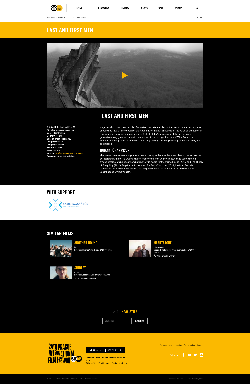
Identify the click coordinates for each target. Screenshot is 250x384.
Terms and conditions (193, 345)
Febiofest (51, 18)
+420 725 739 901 (114, 350)
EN (201, 17)
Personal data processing (171, 345)
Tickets (144, 8)
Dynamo (180, 379)
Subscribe (139, 321)
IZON (201, 379)
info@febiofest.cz (97, 350)
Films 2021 (62, 18)
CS (197, 17)
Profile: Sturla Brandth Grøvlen (69, 153)
